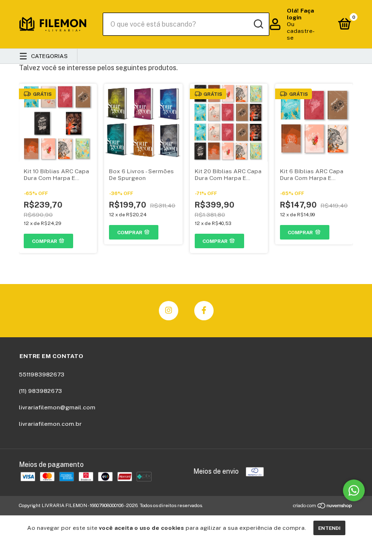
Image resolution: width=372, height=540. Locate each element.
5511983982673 (41, 374)
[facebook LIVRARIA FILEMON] (204, 310)
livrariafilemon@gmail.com (57, 407)
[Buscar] (258, 24)
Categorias (49, 56)
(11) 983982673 (40, 391)
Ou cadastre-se (301, 31)
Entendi (329, 528)
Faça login (300, 14)
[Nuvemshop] (323, 506)
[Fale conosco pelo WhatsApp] (354, 490)
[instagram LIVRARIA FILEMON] (168, 310)
